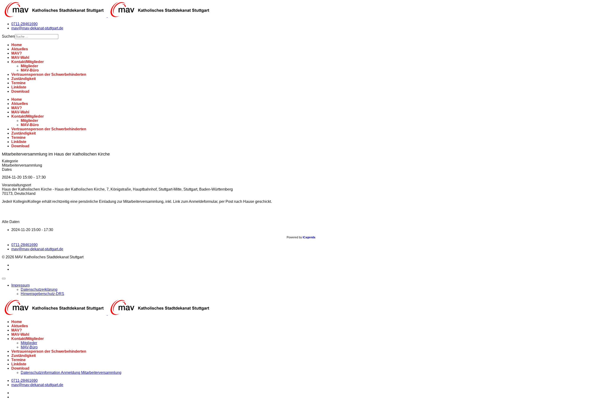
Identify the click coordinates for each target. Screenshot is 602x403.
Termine (18, 83)
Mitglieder (29, 66)
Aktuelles (19, 49)
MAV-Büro (30, 70)
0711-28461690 (24, 24)
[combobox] (36, 36)
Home (16, 45)
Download (20, 91)
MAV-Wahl (20, 58)
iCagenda (309, 237)
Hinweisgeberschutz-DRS (42, 294)
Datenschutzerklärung (39, 289)
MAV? (16, 53)
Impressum (20, 285)
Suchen (8, 36)
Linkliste (18, 87)
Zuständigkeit (23, 79)
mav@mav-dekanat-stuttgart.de (37, 28)
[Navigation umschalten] (4, 278)
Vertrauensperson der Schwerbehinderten (48, 74)
